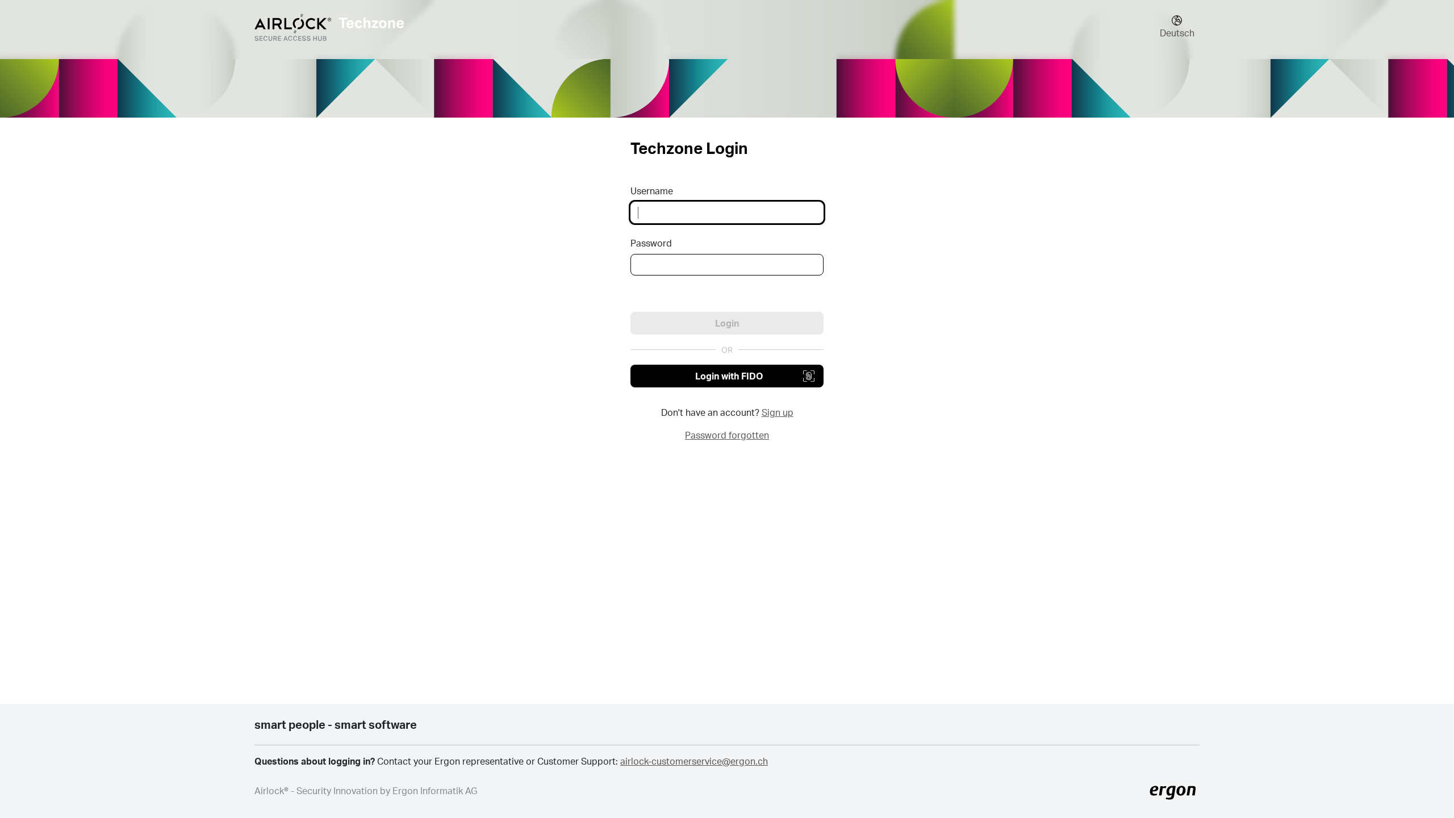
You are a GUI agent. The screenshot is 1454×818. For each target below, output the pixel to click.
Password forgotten (727, 435)
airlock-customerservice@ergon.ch (694, 761)
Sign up (777, 412)
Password (651, 243)
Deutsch (1177, 33)
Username (651, 191)
